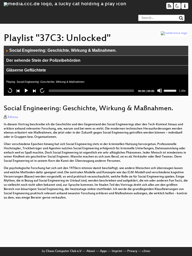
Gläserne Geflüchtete (26, 70)
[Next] (34, 90)
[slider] (171, 90)
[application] (96, 71)
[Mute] (159, 90)
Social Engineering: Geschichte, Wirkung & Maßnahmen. (61, 50)
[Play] (26, 90)
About (90, 251)
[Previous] (18, 90)
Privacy (132, 251)
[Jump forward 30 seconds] (42, 90)
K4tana (13, 117)
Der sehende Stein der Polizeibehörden (43, 60)
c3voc (146, 251)
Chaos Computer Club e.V (64, 251)
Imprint (117, 251)
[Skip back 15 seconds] (10, 90)
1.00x (182, 90)
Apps (103, 251)
